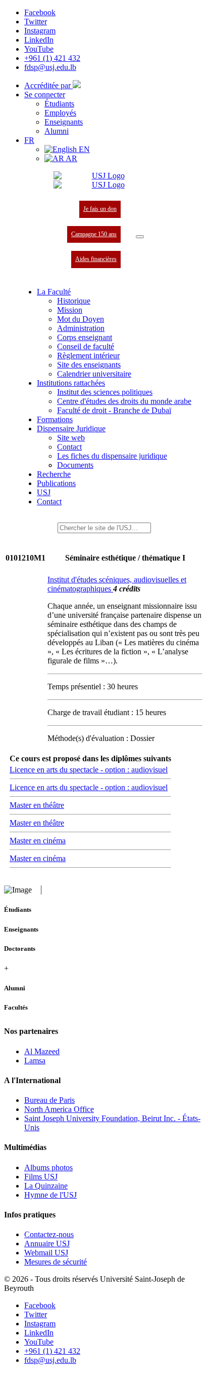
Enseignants (63, 122)
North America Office (59, 1109)
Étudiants (59, 103)
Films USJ (41, 1176)
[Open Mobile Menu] (140, 236)
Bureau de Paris (49, 1100)
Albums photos (48, 1167)
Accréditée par (48, 85)
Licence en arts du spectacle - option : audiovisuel (89, 769)
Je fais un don (100, 208)
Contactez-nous (49, 1234)
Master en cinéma (38, 840)
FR (29, 140)
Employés (60, 112)
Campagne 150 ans (94, 234)
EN (83, 149)
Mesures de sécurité (55, 1261)
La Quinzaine (46, 1185)
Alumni (56, 131)
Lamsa (34, 1060)
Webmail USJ (46, 1252)
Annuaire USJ (47, 1243)
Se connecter (44, 94)
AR (70, 158)
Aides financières (96, 259)
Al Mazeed (42, 1051)
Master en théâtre (37, 805)
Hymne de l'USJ (50, 1195)
